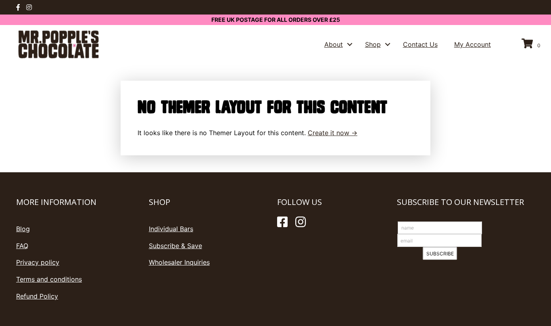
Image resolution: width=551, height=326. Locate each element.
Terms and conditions (49, 279)
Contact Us (420, 44)
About (333, 44)
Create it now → (332, 133)
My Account (472, 44)
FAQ (22, 246)
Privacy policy (37, 262)
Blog (23, 229)
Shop (373, 44)
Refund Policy (37, 296)
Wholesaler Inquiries (179, 262)
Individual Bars (171, 229)
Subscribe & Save (175, 246)
